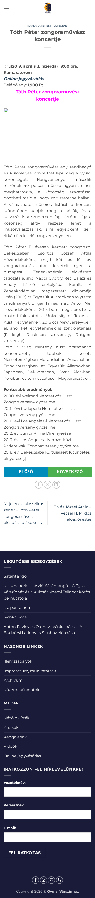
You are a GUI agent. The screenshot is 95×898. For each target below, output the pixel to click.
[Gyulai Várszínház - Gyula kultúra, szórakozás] (48, 8)
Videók (10, 746)
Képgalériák (15, 737)
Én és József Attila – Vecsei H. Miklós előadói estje (72, 513)
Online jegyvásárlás (22, 756)
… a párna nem (18, 607)
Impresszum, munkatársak (30, 671)
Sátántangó (15, 576)
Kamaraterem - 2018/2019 (47, 25)
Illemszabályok (18, 661)
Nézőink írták (16, 718)
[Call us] (59, 880)
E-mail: (10, 828)
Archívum (13, 680)
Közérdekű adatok (21, 689)
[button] (7, 8)
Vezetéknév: (15, 782)
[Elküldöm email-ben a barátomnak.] (48, 485)
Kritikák (11, 727)
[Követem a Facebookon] (35, 880)
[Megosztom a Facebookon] (39, 485)
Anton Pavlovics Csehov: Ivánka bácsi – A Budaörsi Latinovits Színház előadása (43, 629)
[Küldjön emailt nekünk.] (51, 880)
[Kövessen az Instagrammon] (43, 880)
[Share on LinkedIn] (56, 485)
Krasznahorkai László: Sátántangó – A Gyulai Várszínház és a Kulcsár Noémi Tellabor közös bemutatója (47, 592)
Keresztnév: (14, 805)
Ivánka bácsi (16, 617)
